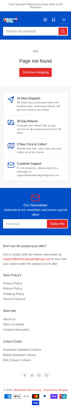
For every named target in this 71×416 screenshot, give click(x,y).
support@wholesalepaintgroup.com (27, 259)
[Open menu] (64, 19)
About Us (9, 319)
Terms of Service (14, 299)
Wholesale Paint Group (27, 389)
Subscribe (57, 224)
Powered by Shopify (56, 389)
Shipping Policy (13, 293)
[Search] (63, 31)
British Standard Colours (19, 355)
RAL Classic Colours (17, 360)
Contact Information (16, 329)
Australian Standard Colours (22, 349)
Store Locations (13, 324)
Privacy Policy (12, 283)
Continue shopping (36, 72)
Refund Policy (12, 288)
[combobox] (35, 31)
